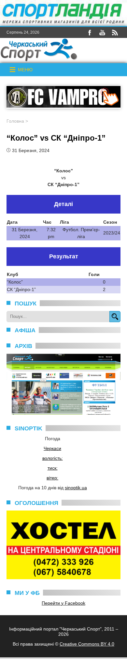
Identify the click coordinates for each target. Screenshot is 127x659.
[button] (25, 69)
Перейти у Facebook (63, 603)
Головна (15, 121)
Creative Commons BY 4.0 (87, 644)
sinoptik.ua (76, 487)
